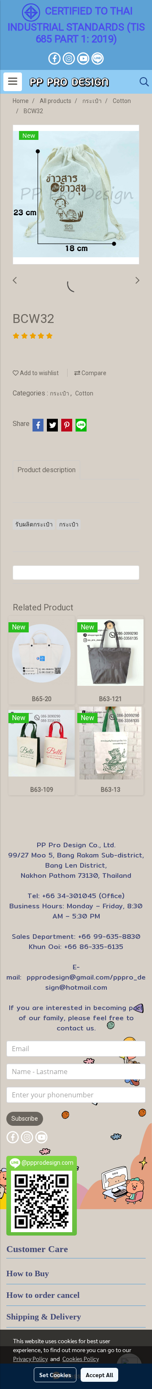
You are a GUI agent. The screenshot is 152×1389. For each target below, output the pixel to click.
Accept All (99, 1374)
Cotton (84, 393)
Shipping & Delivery (43, 1316)
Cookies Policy (80, 1358)
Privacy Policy (30, 1358)
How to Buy (27, 1273)
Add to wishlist (39, 373)
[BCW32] (76, 195)
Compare (93, 373)
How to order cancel (43, 1295)
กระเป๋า (60, 393)
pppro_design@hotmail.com (95, 982)
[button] (141, 81)
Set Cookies (55, 1374)
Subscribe (24, 1118)
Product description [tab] (46, 470)
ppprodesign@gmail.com (68, 977)
